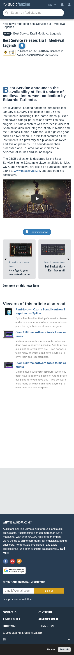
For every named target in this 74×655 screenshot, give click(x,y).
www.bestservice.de (27, 170)
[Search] (6, 12)
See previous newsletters (18, 599)
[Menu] (69, 12)
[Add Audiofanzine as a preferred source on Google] (14, 570)
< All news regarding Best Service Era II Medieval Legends (34, 25)
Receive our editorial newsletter (24, 582)
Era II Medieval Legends (37, 33)
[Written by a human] (9, 53)
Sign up (49, 590)
